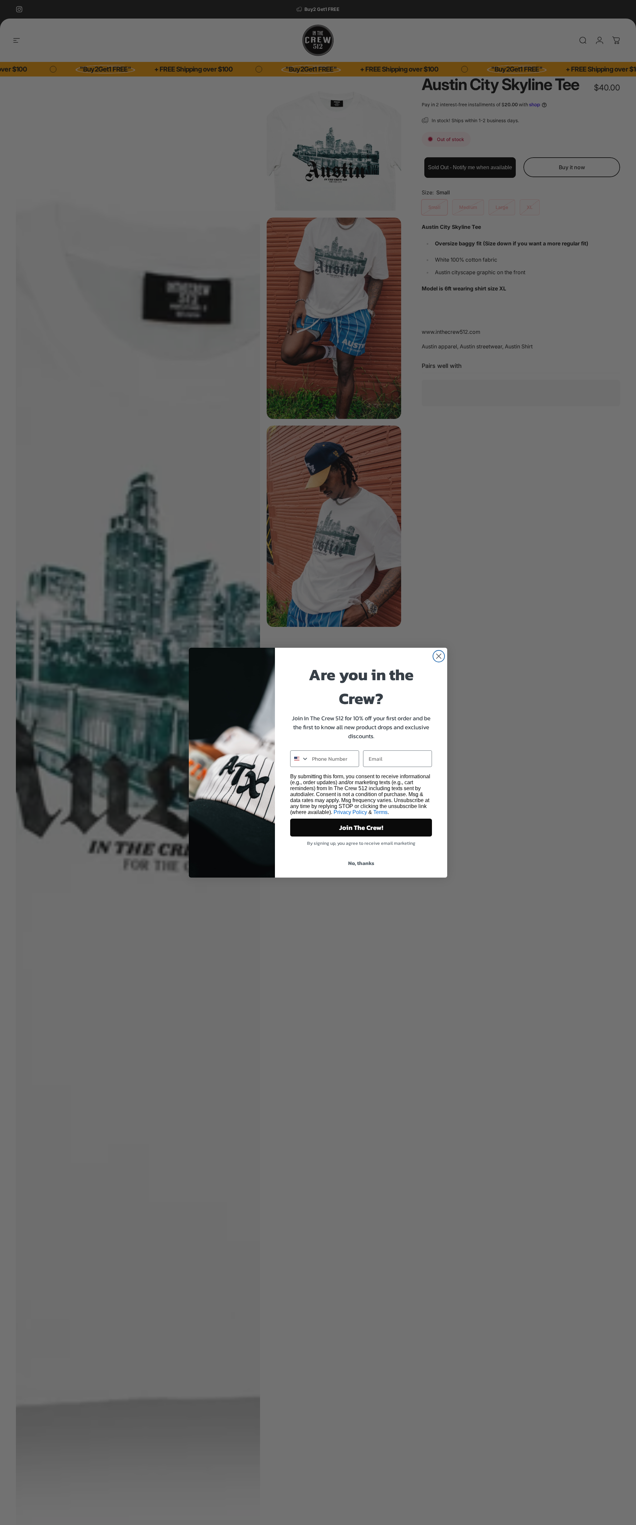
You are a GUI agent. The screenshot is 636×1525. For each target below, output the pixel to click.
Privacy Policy (350, 812)
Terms (380, 812)
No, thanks (361, 863)
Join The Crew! (361, 828)
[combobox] (300, 759)
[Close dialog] (439, 656)
